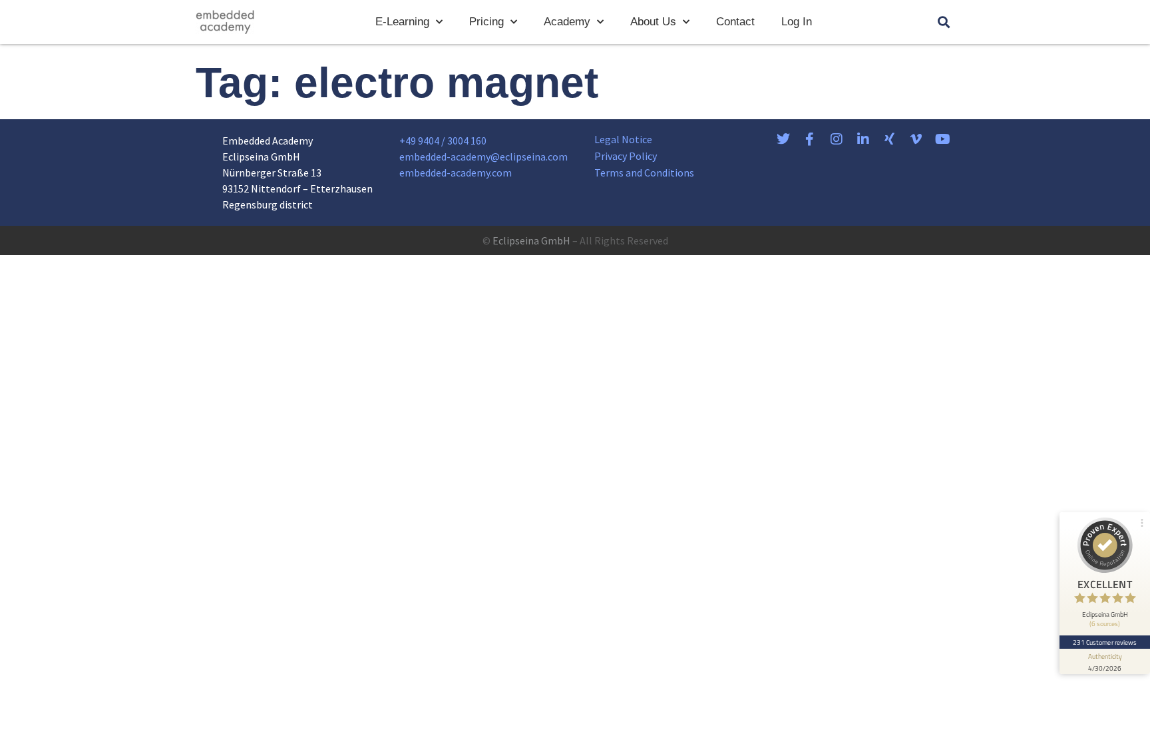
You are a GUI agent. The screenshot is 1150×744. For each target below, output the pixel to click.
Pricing (486, 21)
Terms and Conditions (644, 172)
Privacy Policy (625, 156)
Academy (567, 21)
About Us (653, 21)
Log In (796, 21)
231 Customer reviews (1105, 642)
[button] (943, 22)
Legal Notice (623, 139)
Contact (735, 21)
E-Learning (402, 21)
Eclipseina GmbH (531, 240)
